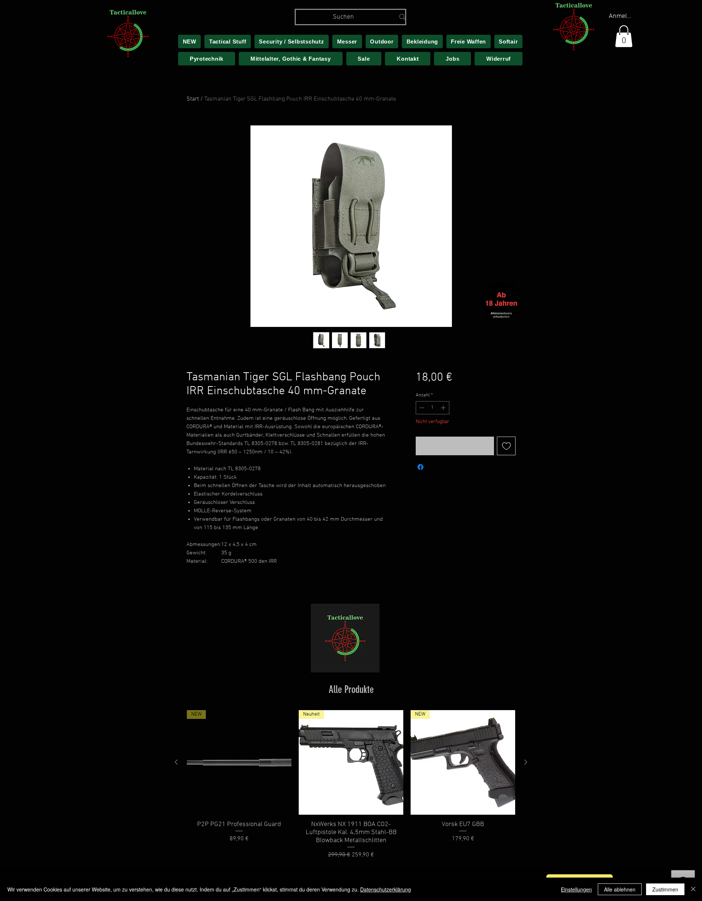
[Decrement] (421, 408)
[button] (624, 36)
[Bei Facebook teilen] (420, 467)
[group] (351, 785)
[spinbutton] (432, 408)
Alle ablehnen (619, 889)
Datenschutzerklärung (385, 889)
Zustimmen (665, 889)
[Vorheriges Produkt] (176, 762)
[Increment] (443, 408)
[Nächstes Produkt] (525, 762)
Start (192, 99)
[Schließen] (693, 889)
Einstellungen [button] (576, 889)
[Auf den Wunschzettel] (506, 446)
